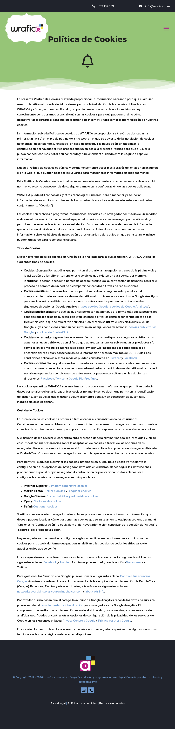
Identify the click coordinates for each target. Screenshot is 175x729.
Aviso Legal (58, 703)
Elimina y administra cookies (68, 485)
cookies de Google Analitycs (129, 306)
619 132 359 (106, 6)
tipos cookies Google (94, 306)
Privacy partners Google (114, 620)
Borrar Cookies (55, 490)
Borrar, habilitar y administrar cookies (72, 496)
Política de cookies (112, 703)
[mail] (84, 690)
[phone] (91, 690)
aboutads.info (94, 591)
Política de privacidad (82, 703)
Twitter (115, 358)
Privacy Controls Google (79, 620)
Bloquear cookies (79, 490)
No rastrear (134, 562)
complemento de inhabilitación (62, 605)
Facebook (130, 358)
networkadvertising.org (33, 591)
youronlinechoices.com (66, 591)
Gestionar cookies (45, 506)
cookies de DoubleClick (53, 332)
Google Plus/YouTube (83, 378)
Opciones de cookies (48, 501)
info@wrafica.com (157, 6)
